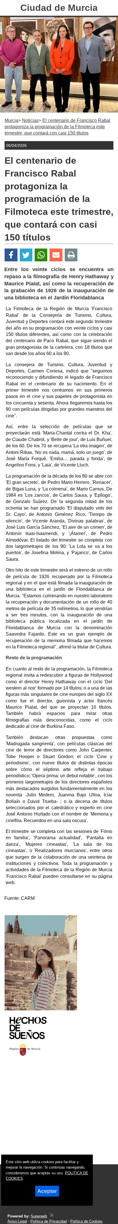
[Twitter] (26, 255)
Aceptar (47, 1191)
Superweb (39, 1216)
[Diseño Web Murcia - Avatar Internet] (51, 1216)
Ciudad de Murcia (59, 8)
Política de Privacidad (48, 1221)
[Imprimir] (71, 255)
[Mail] (56, 255)
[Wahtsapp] (41, 255)
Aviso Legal (17, 1221)
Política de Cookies (86, 1221)
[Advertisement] (51, 1115)
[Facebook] (11, 255)
